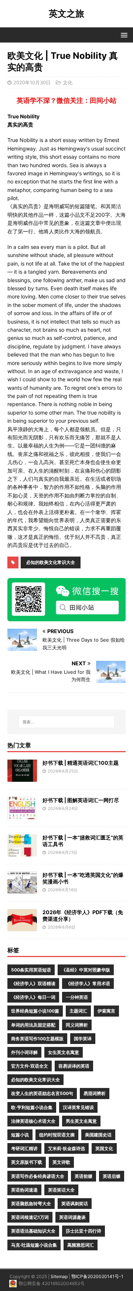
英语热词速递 (24, 1190)
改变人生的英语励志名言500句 (42, 1093)
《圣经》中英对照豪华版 (85, 970)
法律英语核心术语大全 (33, 1121)
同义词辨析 (77, 1025)
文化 (67, 82)
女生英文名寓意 (63, 1052)
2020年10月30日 (32, 82)
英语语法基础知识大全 (33, 1231)
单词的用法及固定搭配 (33, 1025)
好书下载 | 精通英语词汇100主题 (80, 763)
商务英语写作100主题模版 (37, 1038)
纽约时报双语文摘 (57, 1135)
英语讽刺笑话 (74, 1203)
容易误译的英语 (73, 1066)
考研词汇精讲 (24, 1148)
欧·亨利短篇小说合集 (31, 1107)
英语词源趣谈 (72, 1217)
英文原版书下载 (26, 1162)
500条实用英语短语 (31, 970)
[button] (123, 34)
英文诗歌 (61, 1162)
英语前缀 (83, 1176)
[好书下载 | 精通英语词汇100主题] (22, 777)
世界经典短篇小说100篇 (35, 1011)
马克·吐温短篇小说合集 (34, 1245)
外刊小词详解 (24, 1052)
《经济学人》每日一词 (33, 997)
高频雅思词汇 (80, 1245)
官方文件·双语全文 (29, 1066)
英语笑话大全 (61, 1190)
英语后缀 (111, 1176)
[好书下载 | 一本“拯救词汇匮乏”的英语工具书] (22, 852)
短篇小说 (20, 1135)
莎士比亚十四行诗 (83, 1231)
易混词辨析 (94, 1093)
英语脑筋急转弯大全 (31, 1203)
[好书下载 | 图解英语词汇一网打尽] (22, 815)
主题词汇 (78, 1011)
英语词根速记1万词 (30, 1217)
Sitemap (59, 1276)
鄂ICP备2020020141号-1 (97, 1276)
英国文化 (104, 1148)
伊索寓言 (106, 1011)
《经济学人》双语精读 (33, 983)
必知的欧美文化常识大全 (50, 562)
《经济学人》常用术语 (88, 983)
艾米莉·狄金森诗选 (66, 1148)
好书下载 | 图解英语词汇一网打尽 (80, 800)
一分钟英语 (77, 997)
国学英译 (83, 1038)
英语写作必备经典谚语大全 (37, 1176)
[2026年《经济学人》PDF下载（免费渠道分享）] (22, 927)
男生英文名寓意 (81, 1121)
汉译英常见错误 (78, 1107)
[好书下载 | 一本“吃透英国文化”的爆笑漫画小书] (22, 889)
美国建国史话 (98, 1135)
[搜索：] (66, 722)
